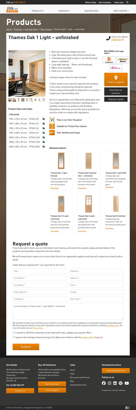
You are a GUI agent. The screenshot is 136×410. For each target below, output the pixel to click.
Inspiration (90, 11)
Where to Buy (90, 2)
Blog (72, 381)
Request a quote (115, 99)
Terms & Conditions (118, 390)
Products (37, 11)
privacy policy (88, 337)
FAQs (72, 373)
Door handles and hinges (68, 132)
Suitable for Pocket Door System (72, 126)
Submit (26, 347)
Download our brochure (115, 91)
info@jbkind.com (113, 325)
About (72, 370)
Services (63, 11)
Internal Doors (31, 29)
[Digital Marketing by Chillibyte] (127, 407)
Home (9, 29)
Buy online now (52, 384)
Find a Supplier (52, 390)
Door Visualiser (105, 2)
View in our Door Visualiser (69, 119)
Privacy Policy (38, 328)
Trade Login (119, 2)
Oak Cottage (46, 29)
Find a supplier (116, 82)
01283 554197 (19, 2)
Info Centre (120, 11)
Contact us (20, 390)
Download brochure (116, 370)
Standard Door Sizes (78, 385)
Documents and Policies (80, 377)
